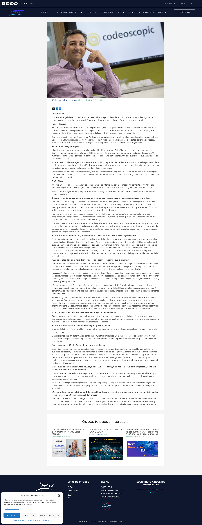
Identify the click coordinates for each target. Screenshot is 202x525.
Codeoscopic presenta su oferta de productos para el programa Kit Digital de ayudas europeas (142, 431)
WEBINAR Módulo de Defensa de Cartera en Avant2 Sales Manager (68, 431)
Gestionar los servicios (12, 509)
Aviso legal (45, 521)
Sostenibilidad (107, 12)
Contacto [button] (132, 12)
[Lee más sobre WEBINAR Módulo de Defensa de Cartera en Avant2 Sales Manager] (69, 447)
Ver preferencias (49, 515)
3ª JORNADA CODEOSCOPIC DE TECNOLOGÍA (106, 430)
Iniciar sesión (169, 3)
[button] (59, 495)
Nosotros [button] (45, 12)
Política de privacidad (34, 521)
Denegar (29, 515)
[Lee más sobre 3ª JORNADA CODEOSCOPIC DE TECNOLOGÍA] (106, 448)
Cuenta (182, 3)
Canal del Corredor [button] (153, 12)
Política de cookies (20, 521)
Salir (191, 3)
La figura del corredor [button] (67, 12)
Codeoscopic (82, 100)
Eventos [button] (90, 12)
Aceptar (11, 515)
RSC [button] (119, 12)
